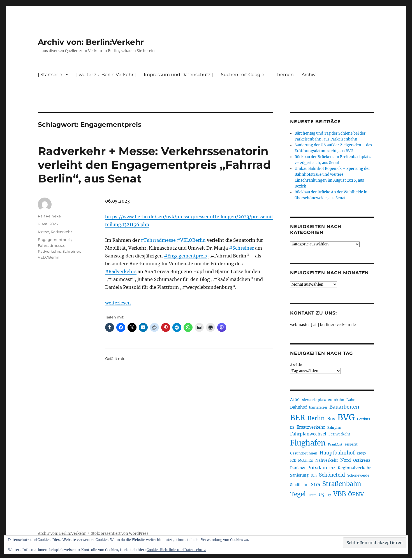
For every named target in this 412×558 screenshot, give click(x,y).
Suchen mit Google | (244, 74)
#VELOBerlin (191, 240)
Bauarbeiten (344, 407)
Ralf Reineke (49, 216)
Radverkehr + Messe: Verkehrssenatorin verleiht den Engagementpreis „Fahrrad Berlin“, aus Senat (154, 164)
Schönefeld (332, 475)
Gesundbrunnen (303, 453)
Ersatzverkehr (311, 427)
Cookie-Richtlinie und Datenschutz (176, 550)
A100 (295, 399)
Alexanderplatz (314, 400)
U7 (329, 495)
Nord (345, 460)
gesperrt (351, 444)
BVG (346, 417)
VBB (339, 494)
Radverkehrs (49, 251)
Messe (43, 231)
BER (297, 417)
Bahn (350, 400)
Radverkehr (61, 231)
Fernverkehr (339, 434)
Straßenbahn (341, 484)
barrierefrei (318, 407)
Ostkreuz (362, 460)
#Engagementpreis (185, 256)
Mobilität (305, 461)
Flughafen (308, 443)
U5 (321, 494)
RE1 (332, 468)
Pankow (297, 468)
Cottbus (363, 419)
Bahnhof (298, 407)
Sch (314, 475)
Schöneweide (358, 475)
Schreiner (71, 251)
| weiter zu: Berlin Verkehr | (106, 74)
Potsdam (317, 467)
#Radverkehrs (120, 271)
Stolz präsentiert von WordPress (120, 533)
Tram (312, 495)
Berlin (316, 418)
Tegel (298, 494)
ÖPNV (356, 494)
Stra (315, 484)
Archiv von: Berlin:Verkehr (91, 42)
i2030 (361, 453)
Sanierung (299, 475)
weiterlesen (118, 303)
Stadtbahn (299, 484)
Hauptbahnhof (337, 453)
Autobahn (336, 400)
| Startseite (50, 74)
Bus (331, 418)
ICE (293, 460)
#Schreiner (241, 248)
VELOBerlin (48, 257)
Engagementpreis (54, 239)
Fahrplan (334, 428)
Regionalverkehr (354, 467)
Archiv (296, 365)
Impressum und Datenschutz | (178, 74)
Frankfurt (335, 444)
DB (292, 428)
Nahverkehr (326, 460)
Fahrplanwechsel (308, 434)
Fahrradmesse (51, 245)
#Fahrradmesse (158, 240)
